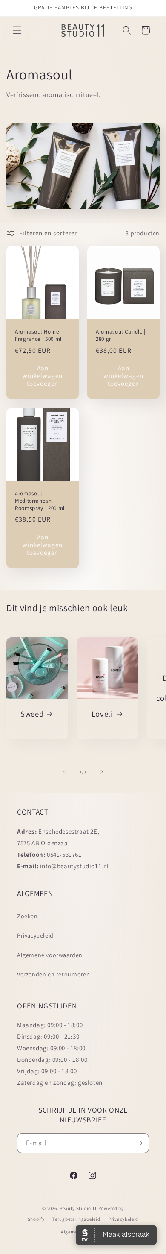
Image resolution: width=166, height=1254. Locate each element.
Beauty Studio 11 (78, 1208)
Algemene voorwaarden (50, 955)
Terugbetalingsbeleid (76, 1219)
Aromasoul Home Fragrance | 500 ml (38, 335)
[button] (17, 30)
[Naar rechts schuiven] (101, 771)
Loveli (102, 714)
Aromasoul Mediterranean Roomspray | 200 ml (40, 501)
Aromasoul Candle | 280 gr (121, 335)
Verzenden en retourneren (53, 974)
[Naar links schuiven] (64, 771)
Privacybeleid (35, 935)
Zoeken (27, 916)
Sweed (31, 714)
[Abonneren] (139, 1143)
